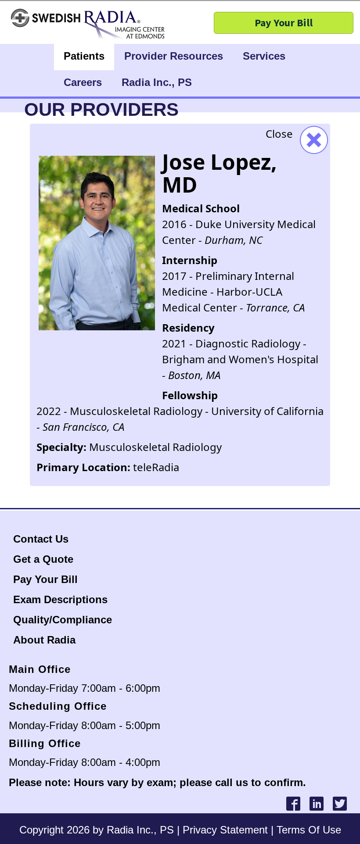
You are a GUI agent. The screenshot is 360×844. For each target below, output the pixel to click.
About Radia (44, 640)
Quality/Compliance (62, 620)
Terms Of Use (309, 830)
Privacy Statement (225, 830)
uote (62, 559)
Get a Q (32, 559)
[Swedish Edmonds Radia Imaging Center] (46, 24)
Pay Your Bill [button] (284, 22)
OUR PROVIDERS (101, 109)
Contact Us (42, 539)
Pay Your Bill (45, 579)
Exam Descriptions (60, 599)
